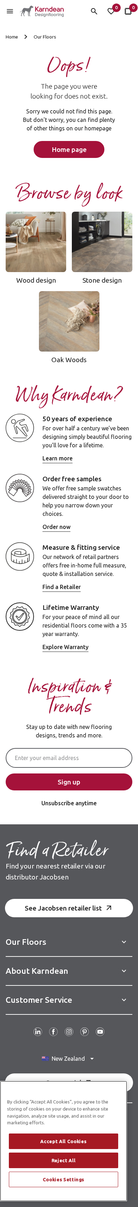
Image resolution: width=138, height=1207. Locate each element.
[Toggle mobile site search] (94, 11)
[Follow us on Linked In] (38, 1031)
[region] (63, 1141)
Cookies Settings (64, 1179)
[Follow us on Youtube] (100, 1031)
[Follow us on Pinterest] (84, 1031)
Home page (69, 149)
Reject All (64, 1160)
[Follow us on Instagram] (69, 1031)
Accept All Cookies (63, 1141)
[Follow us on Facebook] (53, 1031)
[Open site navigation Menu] (10, 11)
